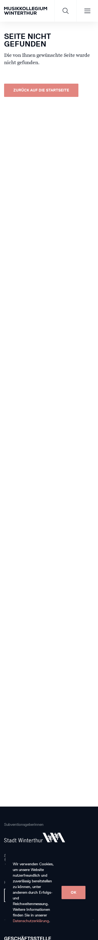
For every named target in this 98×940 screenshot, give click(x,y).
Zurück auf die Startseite (41, 90)
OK (73, 892)
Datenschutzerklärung (31, 921)
